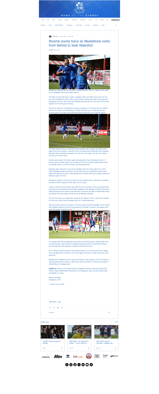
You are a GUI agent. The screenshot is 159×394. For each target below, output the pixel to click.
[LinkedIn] (83, 364)
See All (116, 322)
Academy (95, 25)
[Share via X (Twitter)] (53, 307)
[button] (48, 19)
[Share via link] (62, 307)
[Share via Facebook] (49, 307)
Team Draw (79, 25)
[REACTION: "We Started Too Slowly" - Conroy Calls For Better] (80, 332)
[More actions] (109, 37)
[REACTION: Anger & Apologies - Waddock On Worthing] (106, 332)
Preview (87, 25)
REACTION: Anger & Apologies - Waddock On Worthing (104, 342)
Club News (69, 25)
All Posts (43, 25)
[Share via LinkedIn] (58, 307)
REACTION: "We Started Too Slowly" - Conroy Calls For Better (79, 342)
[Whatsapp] (66, 364)
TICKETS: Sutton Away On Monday (51, 342)
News (50, 25)
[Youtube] (87, 364)
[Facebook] (75, 364)
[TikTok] (91, 364)
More (103, 25)
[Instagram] (71, 364)
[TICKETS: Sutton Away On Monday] (53, 332)
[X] (79, 364)
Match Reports (59, 25)
